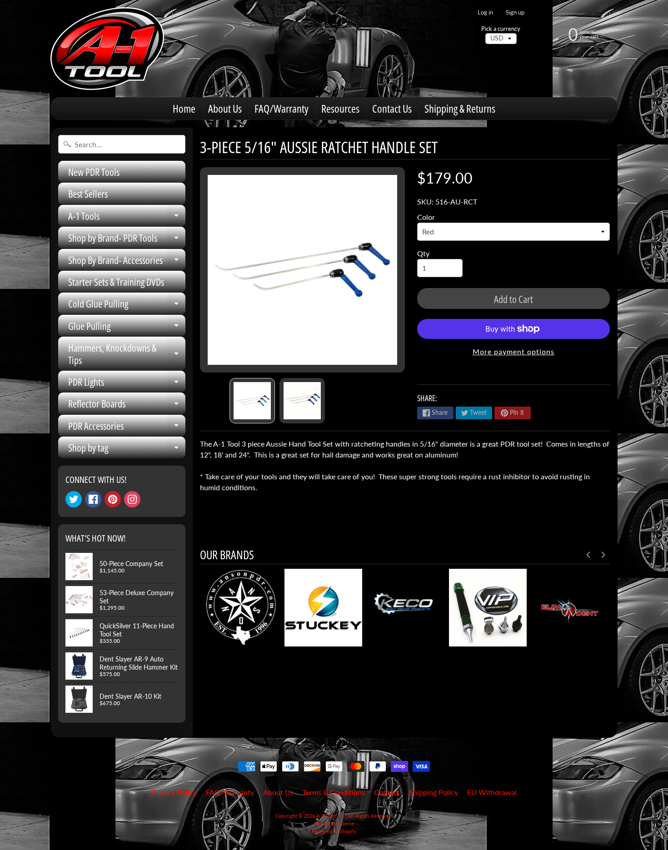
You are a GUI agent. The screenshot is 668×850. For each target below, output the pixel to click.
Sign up (515, 12)
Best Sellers (88, 193)
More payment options (513, 351)
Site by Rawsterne (334, 823)
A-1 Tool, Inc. (330, 816)
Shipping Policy (433, 792)
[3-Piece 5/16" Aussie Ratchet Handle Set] (252, 400)
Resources (340, 108)
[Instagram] (132, 499)
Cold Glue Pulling (126, 305)
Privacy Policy (174, 792)
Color (426, 217)
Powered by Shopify (334, 831)
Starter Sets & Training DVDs (116, 281)
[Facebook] (93, 499)
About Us (225, 108)
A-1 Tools (126, 218)
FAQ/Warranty (281, 108)
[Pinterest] (113, 499)
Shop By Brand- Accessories (126, 262)
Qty (423, 253)
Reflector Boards (126, 405)
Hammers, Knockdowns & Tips (126, 354)
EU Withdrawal (492, 792)
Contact (387, 792)
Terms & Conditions (334, 792)
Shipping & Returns (459, 108)
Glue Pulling (126, 328)
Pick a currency (500, 28)
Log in (485, 12)
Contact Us (392, 108)
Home (184, 108)
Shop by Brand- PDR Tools (126, 240)
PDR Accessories (126, 428)
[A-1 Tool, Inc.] (107, 48)
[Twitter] (73, 499)
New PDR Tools (94, 172)
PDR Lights (126, 384)
